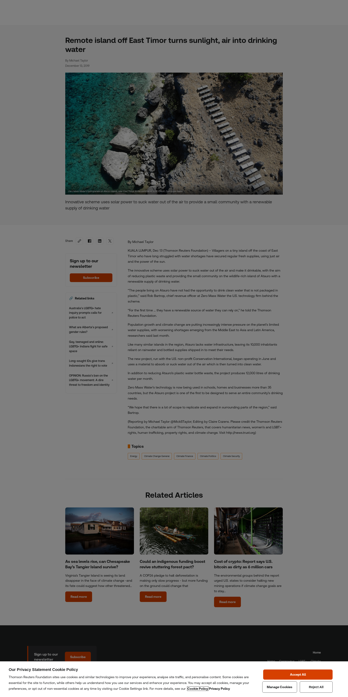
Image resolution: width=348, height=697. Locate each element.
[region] (174, 679)
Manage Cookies (279, 687)
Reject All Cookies (316, 687)
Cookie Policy (197, 688)
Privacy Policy (219, 688)
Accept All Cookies (298, 674)
